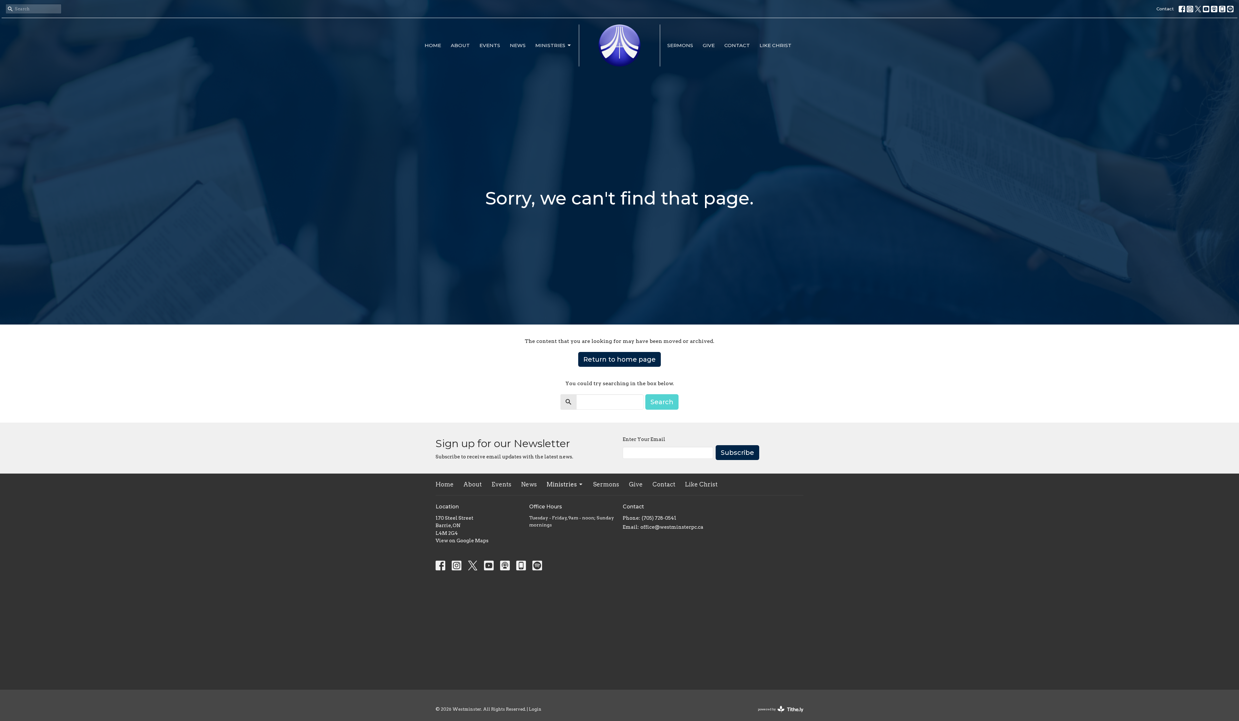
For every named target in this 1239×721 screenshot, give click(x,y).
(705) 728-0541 (659, 518)
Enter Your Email (644, 439)
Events (489, 45)
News (518, 45)
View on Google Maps (462, 541)
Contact (1165, 8)
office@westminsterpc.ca (671, 527)
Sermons (680, 45)
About (460, 45)
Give (709, 45)
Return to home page (619, 359)
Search (661, 402)
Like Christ (775, 45)
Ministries (550, 45)
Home (433, 45)
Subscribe (737, 452)
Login (535, 709)
